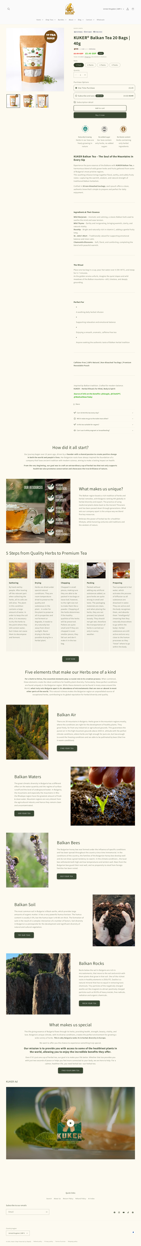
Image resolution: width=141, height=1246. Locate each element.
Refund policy (38, 1241)
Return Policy (68, 1198)
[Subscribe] (46, 1212)
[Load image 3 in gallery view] (42, 101)
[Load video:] (70, 1123)
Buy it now (100, 115)
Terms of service (60, 1241)
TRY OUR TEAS (24, 935)
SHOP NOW (70, 659)
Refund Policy (80, 1198)
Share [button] (78, 404)
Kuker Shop (14, 1241)
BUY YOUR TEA (66, 876)
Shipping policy (72, 1241)
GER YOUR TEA (24, 813)
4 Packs (115, 65)
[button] (8, 9)
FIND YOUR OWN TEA (70, 1070)
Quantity (77, 70)
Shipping (88, 57)
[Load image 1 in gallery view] (13, 101)
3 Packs (103, 65)
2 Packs (90, 65)
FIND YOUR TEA (66, 748)
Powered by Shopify (25, 1241)
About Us (57, 1198)
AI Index (91, 1198)
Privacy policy (48, 1241)
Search (49, 1198)
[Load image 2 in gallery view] (27, 101)
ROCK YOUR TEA (89, 1003)
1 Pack (78, 65)
